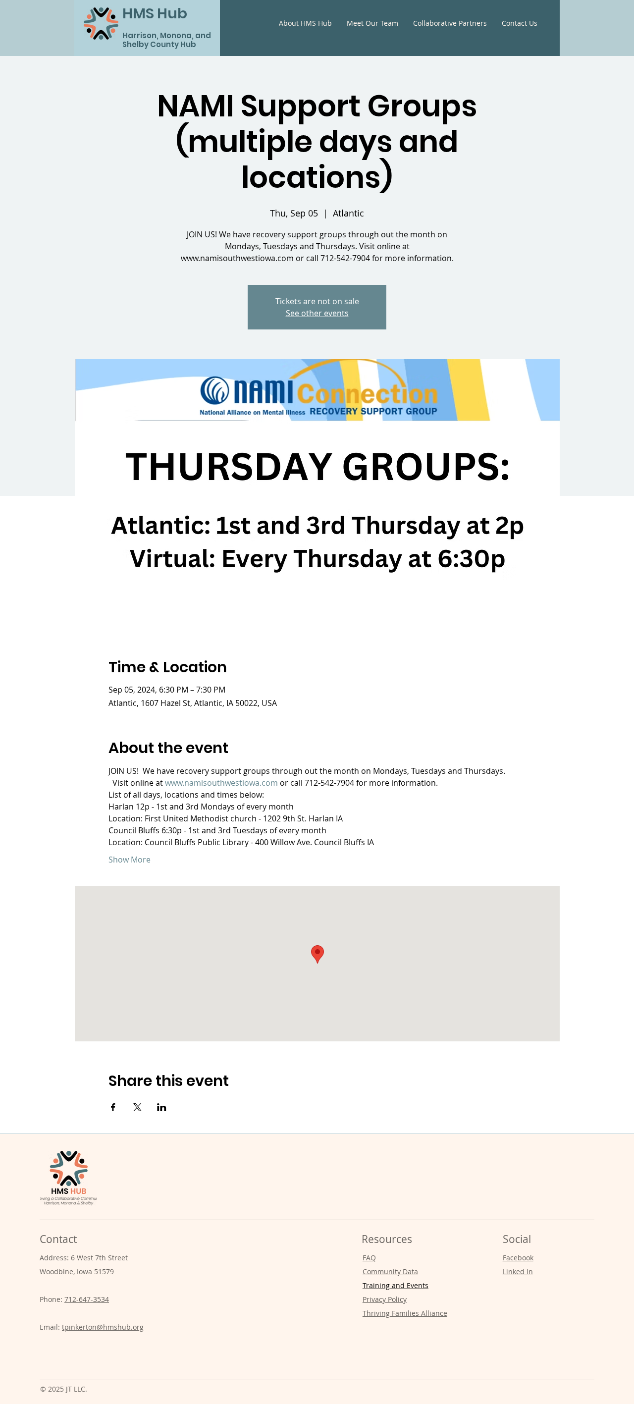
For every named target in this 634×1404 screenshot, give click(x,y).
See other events (317, 313)
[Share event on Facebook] (113, 1107)
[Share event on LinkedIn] (161, 1107)
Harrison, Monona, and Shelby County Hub (166, 40)
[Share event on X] (137, 1107)
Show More (129, 859)
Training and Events (395, 1285)
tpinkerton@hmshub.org (103, 1327)
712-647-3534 (86, 1299)
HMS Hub (154, 13)
